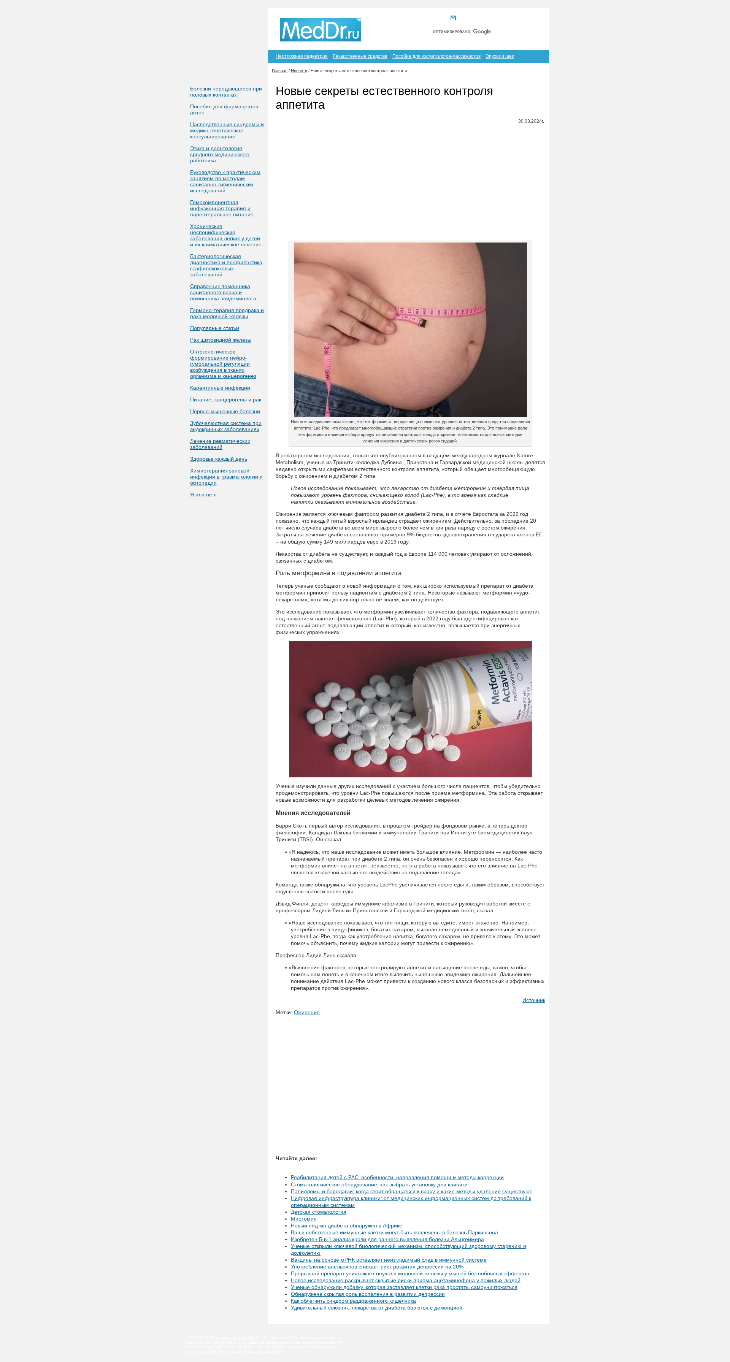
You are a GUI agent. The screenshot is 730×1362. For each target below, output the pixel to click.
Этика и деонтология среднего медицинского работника (219, 154)
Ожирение (307, 1012)
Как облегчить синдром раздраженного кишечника (353, 1301)
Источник (533, 1000)
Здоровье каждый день (218, 459)
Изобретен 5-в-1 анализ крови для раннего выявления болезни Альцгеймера (387, 1239)
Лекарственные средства (360, 56)
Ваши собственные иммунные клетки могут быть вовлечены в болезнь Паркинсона (394, 1232)
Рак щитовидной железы (220, 340)
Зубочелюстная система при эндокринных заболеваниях (226, 426)
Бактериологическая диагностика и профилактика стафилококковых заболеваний (226, 265)
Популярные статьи (214, 328)
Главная (467, 18)
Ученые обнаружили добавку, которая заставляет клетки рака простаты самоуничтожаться (404, 1287)
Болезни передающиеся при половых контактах (226, 92)
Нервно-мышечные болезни (225, 411)
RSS (531, 18)
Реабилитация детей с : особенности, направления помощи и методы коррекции (397, 1177)
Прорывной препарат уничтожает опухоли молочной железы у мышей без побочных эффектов (410, 1273)
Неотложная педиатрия (302, 56)
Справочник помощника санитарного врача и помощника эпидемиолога (223, 292)
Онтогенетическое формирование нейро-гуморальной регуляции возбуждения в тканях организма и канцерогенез (223, 364)
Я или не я (203, 495)
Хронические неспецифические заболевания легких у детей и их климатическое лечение (226, 235)
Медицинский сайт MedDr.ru (238, 1337)
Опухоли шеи (500, 56)
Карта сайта (501, 18)
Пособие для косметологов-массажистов (436, 56)
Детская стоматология (318, 1212)
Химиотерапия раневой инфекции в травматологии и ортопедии (226, 477)
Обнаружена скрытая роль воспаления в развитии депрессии (368, 1294)
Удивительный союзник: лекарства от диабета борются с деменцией (376, 1308)
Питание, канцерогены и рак (225, 399)
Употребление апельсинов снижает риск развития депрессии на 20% (377, 1267)
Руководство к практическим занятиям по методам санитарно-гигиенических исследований (225, 181)
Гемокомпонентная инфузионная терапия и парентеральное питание (222, 208)
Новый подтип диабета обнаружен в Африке (346, 1225)
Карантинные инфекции (220, 388)
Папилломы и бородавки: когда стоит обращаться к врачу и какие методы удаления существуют (411, 1191)
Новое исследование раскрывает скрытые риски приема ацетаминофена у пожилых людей (406, 1280)
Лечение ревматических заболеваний (220, 444)
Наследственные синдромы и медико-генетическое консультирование (227, 130)
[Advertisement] (410, 183)
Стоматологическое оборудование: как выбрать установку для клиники (379, 1184)
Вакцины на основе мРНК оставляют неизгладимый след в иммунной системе (389, 1260)
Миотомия (304, 1219)
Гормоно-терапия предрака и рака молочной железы (227, 313)
